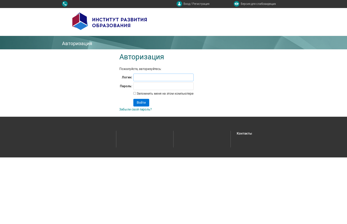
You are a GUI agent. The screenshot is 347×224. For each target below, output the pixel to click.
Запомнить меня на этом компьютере (165, 93)
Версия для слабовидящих (258, 3)
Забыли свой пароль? (135, 109)
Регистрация (200, 3)
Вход (187, 3)
